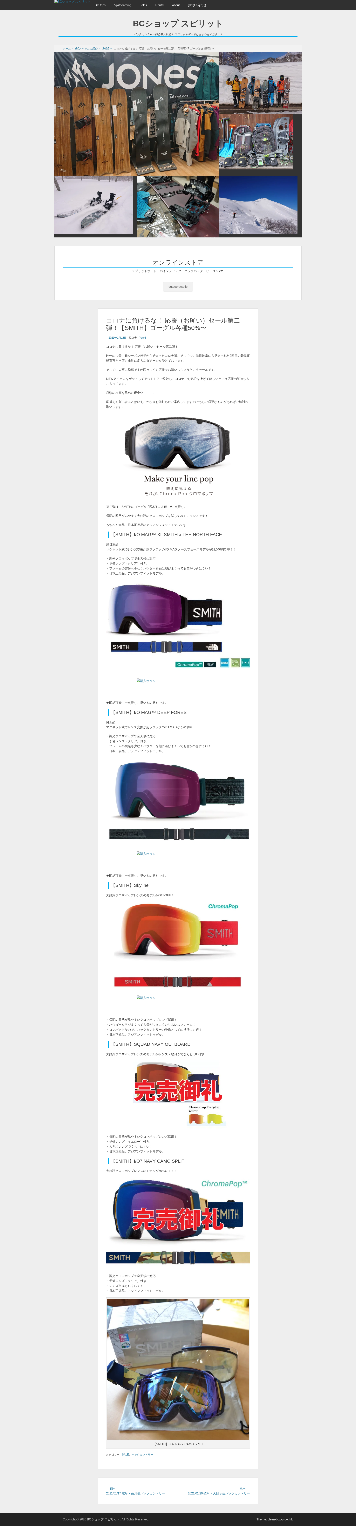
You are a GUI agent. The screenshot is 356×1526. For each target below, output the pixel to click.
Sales (143, 5)
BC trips (100, 5)
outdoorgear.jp (178, 286)
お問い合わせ (197, 5)
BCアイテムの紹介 (87, 48)
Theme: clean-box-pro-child (274, 1519)
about (176, 5)
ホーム (68, 48)
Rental (159, 5)
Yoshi (142, 337)
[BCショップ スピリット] (72, 1)
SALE (107, 48)
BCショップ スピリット (178, 23)
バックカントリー (142, 1454)
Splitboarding (122, 5)
